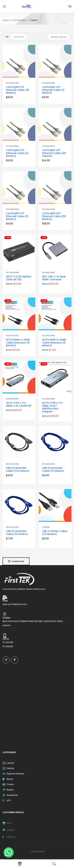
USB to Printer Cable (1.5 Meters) (54, 532)
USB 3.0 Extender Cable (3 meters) (53, 469)
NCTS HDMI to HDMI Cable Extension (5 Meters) (54, 342)
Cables (46, 527)
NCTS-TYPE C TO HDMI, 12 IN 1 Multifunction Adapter (52, 407)
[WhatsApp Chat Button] (8, 852)
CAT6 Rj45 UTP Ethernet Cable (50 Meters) (54, 216)
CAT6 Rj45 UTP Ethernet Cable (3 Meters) (17, 153)
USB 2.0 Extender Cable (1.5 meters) (17, 469)
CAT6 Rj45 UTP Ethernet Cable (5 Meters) (17, 216)
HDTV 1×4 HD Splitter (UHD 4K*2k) (18, 278)
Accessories (19, 20)
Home (6, 20)
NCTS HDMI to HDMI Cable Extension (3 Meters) (18, 342)
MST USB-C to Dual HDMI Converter (54, 278)
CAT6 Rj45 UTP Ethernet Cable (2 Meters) (53, 90)
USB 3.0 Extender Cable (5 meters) (17, 532)
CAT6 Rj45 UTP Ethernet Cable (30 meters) (54, 153)
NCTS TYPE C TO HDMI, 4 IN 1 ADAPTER (18, 404)
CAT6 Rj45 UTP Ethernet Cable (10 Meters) (17, 90)
